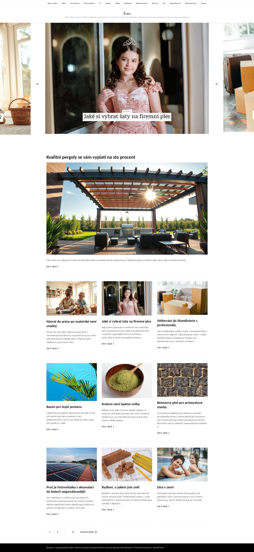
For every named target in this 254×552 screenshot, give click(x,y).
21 (74, 532)
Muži (117, 3)
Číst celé (51, 267)
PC (164, 3)
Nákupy (127, 3)
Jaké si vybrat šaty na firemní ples (126, 321)
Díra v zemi (165, 487)
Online (155, 3)
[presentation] (37, 84)
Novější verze (87, 532)
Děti (64, 3)
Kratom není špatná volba (121, 404)
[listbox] (127, 84)
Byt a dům (52, 3)
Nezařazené (142, 3)
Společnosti (191, 3)
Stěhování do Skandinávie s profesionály (127, 115)
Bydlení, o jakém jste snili (120, 487)
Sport (203, 3)
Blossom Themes (133, 547)
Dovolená (74, 3)
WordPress (158, 547)
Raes (127, 13)
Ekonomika (89, 3)
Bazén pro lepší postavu (64, 407)
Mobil (108, 3)
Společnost (175, 3)
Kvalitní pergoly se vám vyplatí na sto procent (90, 157)
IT (100, 3)
